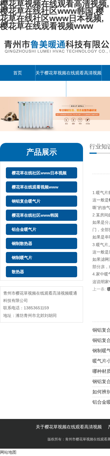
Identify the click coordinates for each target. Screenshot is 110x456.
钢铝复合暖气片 (26, 201)
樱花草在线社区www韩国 (35, 215)
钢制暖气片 (22, 257)
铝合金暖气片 (24, 229)
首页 (17, 72)
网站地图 (8, 452)
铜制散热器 (22, 243)
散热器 (18, 271)
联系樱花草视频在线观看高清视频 (33, 88)
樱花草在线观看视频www (35, 187)
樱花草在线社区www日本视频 (39, 173)
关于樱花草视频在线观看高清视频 (68, 72)
